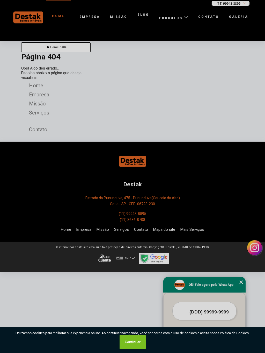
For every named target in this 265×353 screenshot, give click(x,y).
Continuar (133, 342)
